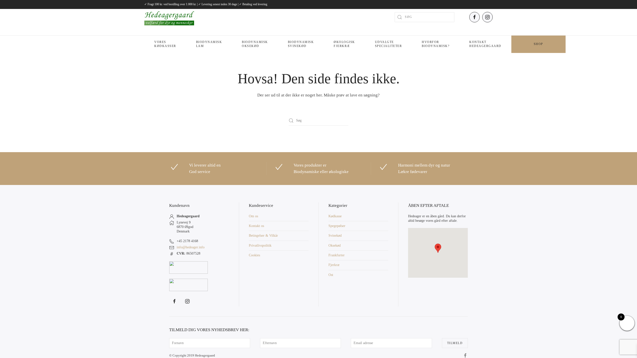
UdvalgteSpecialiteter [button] (388, 44)
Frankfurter (336, 255)
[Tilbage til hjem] (169, 17)
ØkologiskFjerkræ (344, 44)
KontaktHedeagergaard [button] (485, 44)
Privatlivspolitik (260, 245)
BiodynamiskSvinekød (301, 44)
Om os (253, 216)
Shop (538, 44)
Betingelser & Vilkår (263, 235)
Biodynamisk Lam (209, 44)
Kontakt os (256, 226)
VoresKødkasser (165, 44)
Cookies (254, 255)
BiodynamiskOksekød (255, 44)
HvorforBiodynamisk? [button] (435, 44)
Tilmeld (455, 343)
